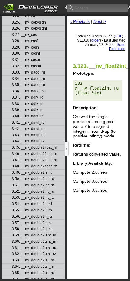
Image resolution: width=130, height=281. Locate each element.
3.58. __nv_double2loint (32, 229)
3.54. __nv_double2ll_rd (32, 204)
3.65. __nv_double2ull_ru (33, 273)
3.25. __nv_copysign (29, 22)
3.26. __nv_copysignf (29, 28)
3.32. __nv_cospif (26, 66)
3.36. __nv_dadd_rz (28, 91)
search (71, 8)
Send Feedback (117, 47)
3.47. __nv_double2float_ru (34, 160)
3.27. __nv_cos (24, 35)
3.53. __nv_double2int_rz (33, 198)
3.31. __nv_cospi (26, 60)
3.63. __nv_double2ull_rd (33, 260)
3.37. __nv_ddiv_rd (28, 97)
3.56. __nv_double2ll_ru (32, 217)
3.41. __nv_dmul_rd (28, 123)
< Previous (80, 21)
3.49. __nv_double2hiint (32, 173)
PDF (118, 36)
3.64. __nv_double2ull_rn (33, 267)
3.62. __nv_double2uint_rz (34, 254)
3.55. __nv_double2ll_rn (32, 210)
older (95, 40)
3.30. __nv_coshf (26, 53)
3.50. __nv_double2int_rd (33, 179)
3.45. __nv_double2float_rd (34, 148)
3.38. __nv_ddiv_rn (28, 104)
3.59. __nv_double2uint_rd (34, 235)
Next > (99, 21)
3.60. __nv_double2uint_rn (34, 242)
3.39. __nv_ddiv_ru (28, 110)
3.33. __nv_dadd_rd (28, 72)
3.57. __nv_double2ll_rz (32, 223)
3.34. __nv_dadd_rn (28, 79)
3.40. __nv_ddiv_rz (27, 116)
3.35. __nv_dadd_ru (28, 85)
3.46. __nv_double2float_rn (34, 154)
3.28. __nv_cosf (25, 41)
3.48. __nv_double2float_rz (34, 166)
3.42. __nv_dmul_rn (28, 129)
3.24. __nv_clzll (24, 16)
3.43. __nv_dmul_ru (28, 135)
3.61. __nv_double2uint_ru (34, 248)
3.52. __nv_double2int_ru (33, 192)
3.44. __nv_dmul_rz (28, 141)
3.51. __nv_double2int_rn (33, 185)
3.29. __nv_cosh (25, 47)
